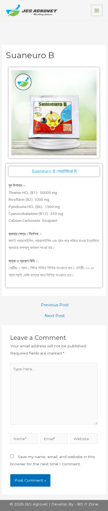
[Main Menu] (96, 10)
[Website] (84, 440)
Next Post (55, 316)
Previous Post (55, 305)
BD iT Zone (87, 504)
